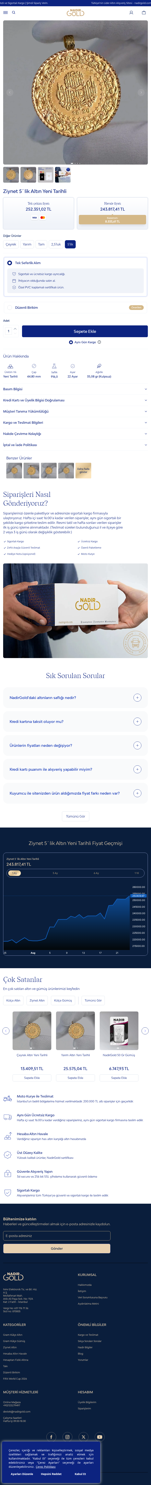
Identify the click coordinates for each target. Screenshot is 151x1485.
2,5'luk (56, 244)
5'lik (70, 244)
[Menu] (5, 12)
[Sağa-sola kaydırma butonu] (5, 1030)
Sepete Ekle (85, 331)
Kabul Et (80, 1474)
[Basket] (144, 12)
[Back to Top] (140, 1462)
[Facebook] (51, 1437)
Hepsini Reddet (51, 1474)
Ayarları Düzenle (22, 1474)
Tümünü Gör (75, 816)
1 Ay (14, 873)
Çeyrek (11, 244)
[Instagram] (67, 1437)
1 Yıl (137, 873)
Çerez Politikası (46, 1467)
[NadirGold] (75, 12)
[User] (131, 12)
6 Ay (96, 873)
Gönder (57, 1248)
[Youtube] (100, 1437)
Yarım (27, 244)
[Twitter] (83, 1437)
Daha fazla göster (83, 470)
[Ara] (13, 12)
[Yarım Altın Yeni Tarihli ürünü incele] (75, 1030)
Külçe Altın (13, 1000)
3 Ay (55, 873)
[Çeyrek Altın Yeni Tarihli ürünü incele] (32, 1030)
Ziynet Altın (37, 1000)
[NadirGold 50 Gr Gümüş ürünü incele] (119, 1030)
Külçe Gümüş (63, 1000)
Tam (41, 244)
